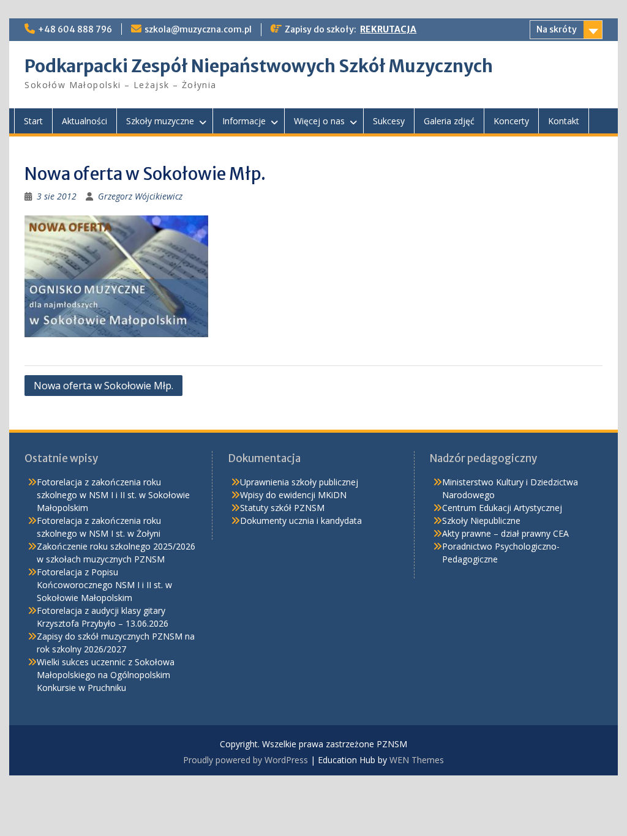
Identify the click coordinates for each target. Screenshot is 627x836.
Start (33, 121)
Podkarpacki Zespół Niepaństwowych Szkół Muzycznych (258, 66)
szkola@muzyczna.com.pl (198, 29)
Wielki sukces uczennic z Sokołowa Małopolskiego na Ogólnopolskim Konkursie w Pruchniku (106, 674)
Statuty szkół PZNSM (282, 507)
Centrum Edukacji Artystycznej (502, 507)
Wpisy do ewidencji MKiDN (293, 495)
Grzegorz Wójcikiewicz (140, 196)
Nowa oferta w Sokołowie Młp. (103, 385)
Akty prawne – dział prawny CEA (505, 533)
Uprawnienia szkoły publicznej (299, 482)
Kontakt (563, 121)
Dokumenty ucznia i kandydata (301, 520)
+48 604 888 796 (75, 29)
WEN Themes (416, 760)
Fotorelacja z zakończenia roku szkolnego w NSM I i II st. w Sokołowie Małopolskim (113, 494)
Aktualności (84, 121)
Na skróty (556, 29)
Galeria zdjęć (449, 121)
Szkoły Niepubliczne (481, 520)
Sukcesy (389, 121)
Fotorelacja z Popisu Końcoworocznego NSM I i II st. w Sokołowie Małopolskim (104, 584)
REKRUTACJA (388, 29)
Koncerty (511, 121)
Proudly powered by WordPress (245, 760)
